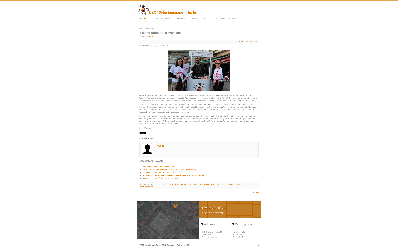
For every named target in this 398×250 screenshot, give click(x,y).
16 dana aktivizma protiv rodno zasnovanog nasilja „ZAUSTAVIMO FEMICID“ (170, 169)
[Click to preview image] (199, 70)
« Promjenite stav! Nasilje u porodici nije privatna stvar (177, 184)
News (152, 138)
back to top (255, 192)
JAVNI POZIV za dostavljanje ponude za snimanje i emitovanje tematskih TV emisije (173, 175)
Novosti (150, 37)
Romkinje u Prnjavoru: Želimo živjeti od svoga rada (161, 178)
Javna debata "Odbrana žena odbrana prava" (158, 167)
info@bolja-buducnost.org (212, 213)
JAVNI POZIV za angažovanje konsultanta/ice (159, 172)
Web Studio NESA (183, 245)
